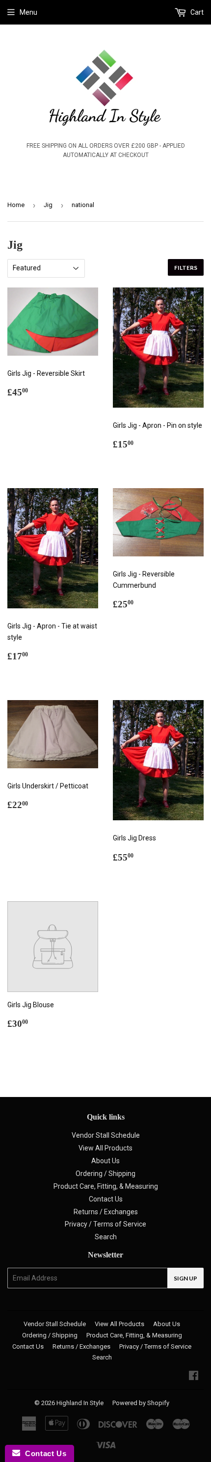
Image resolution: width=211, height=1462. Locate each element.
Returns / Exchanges (106, 1212)
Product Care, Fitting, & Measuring (105, 1186)
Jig (48, 205)
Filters (185, 267)
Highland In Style (80, 1403)
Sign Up (185, 1278)
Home (16, 205)
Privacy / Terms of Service (105, 1224)
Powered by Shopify (140, 1403)
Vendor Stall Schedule (106, 1135)
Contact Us (106, 1199)
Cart (196, 12)
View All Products (105, 1148)
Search (106, 1237)
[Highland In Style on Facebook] (193, 1377)
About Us (105, 1161)
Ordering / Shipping (105, 1173)
